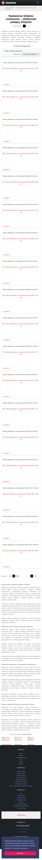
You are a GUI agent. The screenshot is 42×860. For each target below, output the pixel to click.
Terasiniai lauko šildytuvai (21, 804)
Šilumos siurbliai (21, 795)
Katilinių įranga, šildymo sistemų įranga (26, 7)
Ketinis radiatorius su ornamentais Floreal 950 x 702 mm (20, 346)
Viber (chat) (22, 832)
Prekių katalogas (9, 7)
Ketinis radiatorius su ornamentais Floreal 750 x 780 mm (20, 318)
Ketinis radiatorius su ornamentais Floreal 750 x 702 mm (20, 261)
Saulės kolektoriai (21, 797)
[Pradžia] (3, 7)
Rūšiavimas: (17, 54)
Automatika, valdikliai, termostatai (21, 806)
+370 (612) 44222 (22, 826)
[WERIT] (34, 740)
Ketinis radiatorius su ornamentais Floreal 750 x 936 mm (20, 431)
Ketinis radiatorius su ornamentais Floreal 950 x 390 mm (20, 119)
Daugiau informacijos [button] (20, 848)
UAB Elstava (21, 815)
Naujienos (21, 755)
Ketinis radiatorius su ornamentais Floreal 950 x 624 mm (20, 289)
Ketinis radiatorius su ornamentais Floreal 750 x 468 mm (20, 91)
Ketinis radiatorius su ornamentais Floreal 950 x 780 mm (20, 403)
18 (14, 576)
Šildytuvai (21, 801)
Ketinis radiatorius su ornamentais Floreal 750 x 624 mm (20, 204)
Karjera (21, 761)
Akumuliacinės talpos (21, 799)
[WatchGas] (8, 740)
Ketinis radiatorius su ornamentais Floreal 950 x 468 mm (20, 176)
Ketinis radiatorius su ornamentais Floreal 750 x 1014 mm (21, 488)
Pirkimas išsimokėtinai (21, 781)
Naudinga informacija (21, 757)
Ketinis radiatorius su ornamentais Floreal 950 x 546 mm (20, 233)
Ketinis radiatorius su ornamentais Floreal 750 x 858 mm (20, 374)
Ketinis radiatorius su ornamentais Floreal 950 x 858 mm (20, 459)
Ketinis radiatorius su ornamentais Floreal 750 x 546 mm (20, 147)
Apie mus (21, 753)
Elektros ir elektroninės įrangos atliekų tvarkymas (21, 786)
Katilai (21, 793)
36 (17, 576)
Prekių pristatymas (21, 777)
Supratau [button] (20, 853)
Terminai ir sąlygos (21, 775)
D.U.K (21, 759)
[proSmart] (21, 740)
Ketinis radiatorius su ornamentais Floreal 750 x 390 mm (20, 62)
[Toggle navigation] (38, 3)
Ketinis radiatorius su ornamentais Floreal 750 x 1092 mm (21, 544)
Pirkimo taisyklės (21, 773)
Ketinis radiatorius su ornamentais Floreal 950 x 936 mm (20, 516)
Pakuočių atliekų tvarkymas (21, 783)
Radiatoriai (8, 9)
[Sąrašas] (28, 26)
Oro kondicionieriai (21, 808)
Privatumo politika (21, 771)
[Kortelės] (24, 26)
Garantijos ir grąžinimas (21, 779)
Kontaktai (21, 763)
